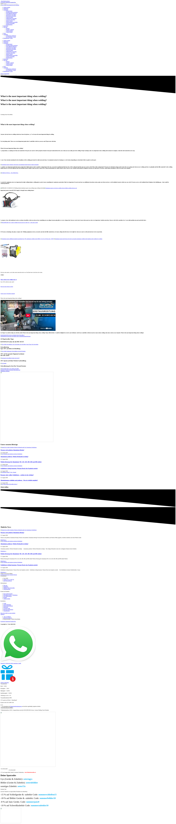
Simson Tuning (9, 21)
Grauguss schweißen (10, 19)
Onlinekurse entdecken (11, 35)
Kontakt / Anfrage (10, 29)
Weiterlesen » (3, 540)
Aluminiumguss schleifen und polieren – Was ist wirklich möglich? (19, 480)
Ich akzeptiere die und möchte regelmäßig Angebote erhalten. (21, 706)
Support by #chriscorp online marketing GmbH (11, 663)
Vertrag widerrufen (5, 682)
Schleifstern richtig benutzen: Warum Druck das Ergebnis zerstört (19, 468)
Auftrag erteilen (6, 7)
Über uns (5, 27)
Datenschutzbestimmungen (16, 706)
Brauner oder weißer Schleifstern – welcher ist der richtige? (17, 475)
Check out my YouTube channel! (8, 293)
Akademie (5, 34)
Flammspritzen (9, 24)
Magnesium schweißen (11, 16)
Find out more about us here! (7, 286)
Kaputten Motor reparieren (12, 12)
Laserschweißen (9, 17)
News (4, 33)
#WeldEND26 (9, 11)
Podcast (7, 28)
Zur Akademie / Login (11, 37)
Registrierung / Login (8, 38)
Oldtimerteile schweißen (11, 18)
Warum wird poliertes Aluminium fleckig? (12, 450)
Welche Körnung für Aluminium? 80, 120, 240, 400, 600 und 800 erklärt (21, 462)
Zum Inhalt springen (5, 1)
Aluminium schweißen (11, 14)
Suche (2, 3)
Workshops (5, 25)
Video (2, 274)
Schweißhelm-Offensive (11, 13)
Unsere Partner (9, 32)
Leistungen (5, 9)
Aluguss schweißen (10, 23)
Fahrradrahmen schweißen (12, 22)
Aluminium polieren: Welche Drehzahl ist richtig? (14, 456)
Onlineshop (5, 8)
